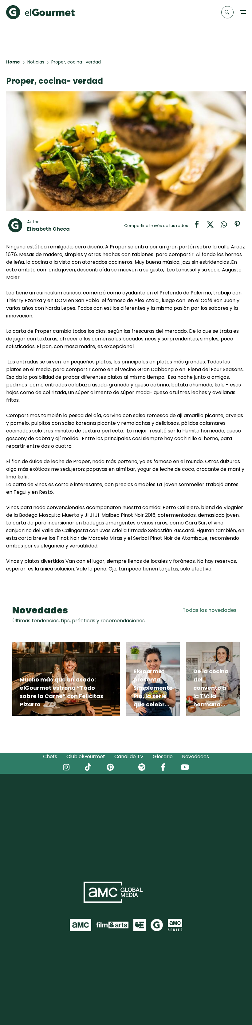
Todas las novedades (210, 610)
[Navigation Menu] (240, 12)
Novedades (195, 756)
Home (13, 62)
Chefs (50, 756)
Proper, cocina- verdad (76, 62)
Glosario (163, 756)
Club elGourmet (85, 756)
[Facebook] (200, 226)
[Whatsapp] (227, 226)
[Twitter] (213, 226)
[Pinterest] (240, 226)
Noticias (35, 62)
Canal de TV (129, 756)
